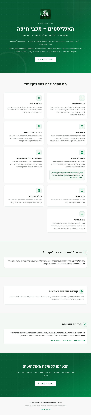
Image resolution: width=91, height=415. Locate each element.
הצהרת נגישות (55, 340)
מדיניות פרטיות (79, 340)
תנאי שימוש (67, 340)
